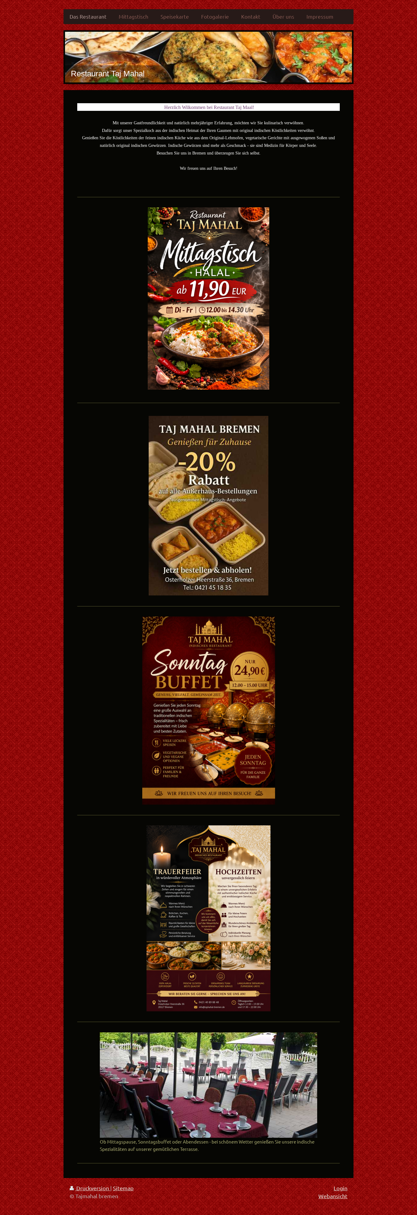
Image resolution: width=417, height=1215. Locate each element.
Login (340, 1188)
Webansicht (332, 1196)
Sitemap (123, 1188)
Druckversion (92, 1188)
